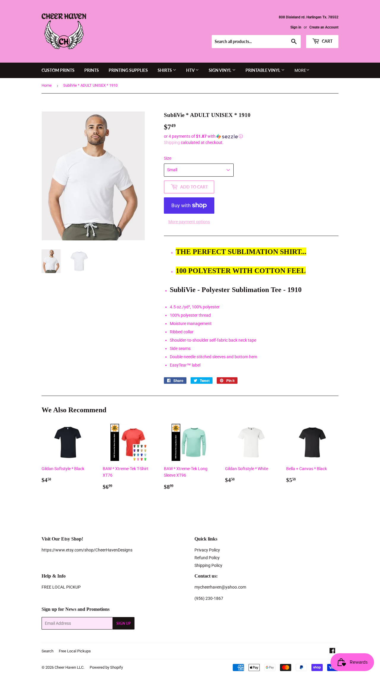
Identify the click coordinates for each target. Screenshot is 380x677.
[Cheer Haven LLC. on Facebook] (332, 651)
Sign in (295, 27)
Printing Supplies (128, 70)
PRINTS (91, 70)
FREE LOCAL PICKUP (61, 587)
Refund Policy (207, 557)
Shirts (165, 70)
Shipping (172, 142)
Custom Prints (58, 70)
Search (47, 651)
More (300, 70)
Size (167, 158)
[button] (251, 136)
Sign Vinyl (220, 70)
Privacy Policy (207, 550)
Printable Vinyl (263, 70)
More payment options (189, 221)
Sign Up (123, 623)
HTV (190, 70)
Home (47, 85)
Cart (326, 41)
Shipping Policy (208, 565)
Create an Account (323, 27)
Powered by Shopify (106, 667)
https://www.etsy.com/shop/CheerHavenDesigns (87, 550)
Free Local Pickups (75, 651)
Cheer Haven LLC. (69, 667)
